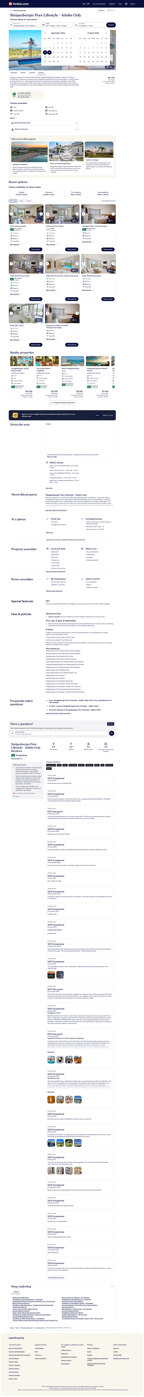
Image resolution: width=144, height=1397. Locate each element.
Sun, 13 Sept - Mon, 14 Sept (56, 26)
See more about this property (56, 510)
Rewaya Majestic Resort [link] (21, 1311)
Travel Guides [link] (117, 1355)
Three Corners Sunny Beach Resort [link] (25, 1309)
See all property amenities (55, 571)
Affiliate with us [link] (66, 1350)
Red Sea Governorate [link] (27, 1328)
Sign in (132, 4)
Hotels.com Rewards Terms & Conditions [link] (96, 1364)
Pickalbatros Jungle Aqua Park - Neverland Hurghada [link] (31, 1315)
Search (111, 25)
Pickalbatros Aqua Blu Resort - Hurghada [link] (76, 1299)
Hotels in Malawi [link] (14, 1358)
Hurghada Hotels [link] (40, 1328)
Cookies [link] (89, 1355)
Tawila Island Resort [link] (20, 1307)
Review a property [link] (40, 1358)
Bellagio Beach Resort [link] (70, 1317)
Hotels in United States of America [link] (19, 1355)
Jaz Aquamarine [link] (68, 1307)
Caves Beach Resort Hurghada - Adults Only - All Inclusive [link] (82, 1318)
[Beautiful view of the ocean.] (51, 975)
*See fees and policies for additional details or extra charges (64, 540)
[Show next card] (114, 377)
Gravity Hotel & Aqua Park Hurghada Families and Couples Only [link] (35, 1320)
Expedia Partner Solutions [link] (69, 1357)
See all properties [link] (19, 10)
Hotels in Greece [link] (14, 1368)
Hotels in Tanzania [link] (14, 1365)
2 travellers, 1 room (85, 26)
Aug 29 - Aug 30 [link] (21, 194)
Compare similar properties (64, 403)
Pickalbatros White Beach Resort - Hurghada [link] (28, 1318)
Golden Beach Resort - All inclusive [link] (74, 1315)
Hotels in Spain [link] (13, 1362)
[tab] (16, 1291)
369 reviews (15, 758)
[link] (111, 10)
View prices (35, 249)
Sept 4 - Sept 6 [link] (76, 194)
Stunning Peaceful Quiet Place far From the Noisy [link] (79, 1305)
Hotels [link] (12, 1328)
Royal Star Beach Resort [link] (70, 1311)
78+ (111, 67)
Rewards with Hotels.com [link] (121, 1358)
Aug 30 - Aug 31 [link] (48, 194)
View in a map (52, 457)
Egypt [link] (17, 1328)
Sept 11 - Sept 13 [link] (103, 194)
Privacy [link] (89, 1351)
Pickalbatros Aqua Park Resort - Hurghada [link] (27, 1299)
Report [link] (17, 796)
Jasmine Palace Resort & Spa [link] (23, 1317)
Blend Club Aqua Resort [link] (21, 1303)
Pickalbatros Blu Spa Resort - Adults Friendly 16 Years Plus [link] (33, 1305)
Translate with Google (54, 930)
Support (112, 4)
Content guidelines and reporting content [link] (97, 1359)
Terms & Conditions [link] (93, 1348)
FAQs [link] (36, 1351)
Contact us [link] (38, 1355)
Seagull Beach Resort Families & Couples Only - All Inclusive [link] (34, 1301)
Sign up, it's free (108, 415)
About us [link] (116, 1348)
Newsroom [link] (64, 1353)
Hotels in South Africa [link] (15, 1348)
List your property (99, 4)
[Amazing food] (60, 975)
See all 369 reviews (24, 97)
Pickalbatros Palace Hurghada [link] (72, 1313)
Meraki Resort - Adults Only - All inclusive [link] (77, 1309)
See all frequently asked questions (58, 713)
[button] (54, 43)
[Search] (111, 733)
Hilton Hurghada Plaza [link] (21, 1297)
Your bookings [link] (39, 1348)
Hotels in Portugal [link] (14, 1375)
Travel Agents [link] (65, 1363)
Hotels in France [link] (14, 1372)
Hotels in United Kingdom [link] (17, 1351)
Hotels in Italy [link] (13, 1378)
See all (12, 118)
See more (49, 488)
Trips (120, 4)
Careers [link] (115, 1351)
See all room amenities (54, 591)
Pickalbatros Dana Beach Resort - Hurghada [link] (77, 1303)
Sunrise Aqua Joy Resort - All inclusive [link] (75, 1297)
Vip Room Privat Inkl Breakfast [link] (72, 1301)
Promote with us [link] (66, 1360)
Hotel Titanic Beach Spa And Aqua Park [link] (26, 1313)
